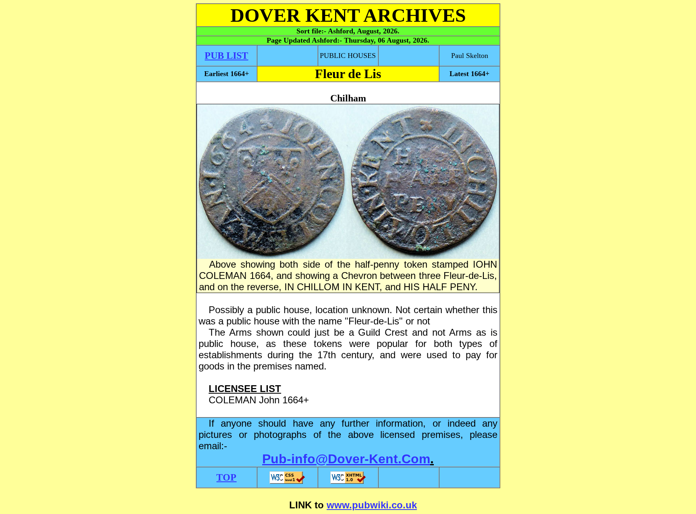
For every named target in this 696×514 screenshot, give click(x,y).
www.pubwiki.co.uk (372, 505)
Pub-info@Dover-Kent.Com (346, 459)
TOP (226, 477)
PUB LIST (226, 55)
